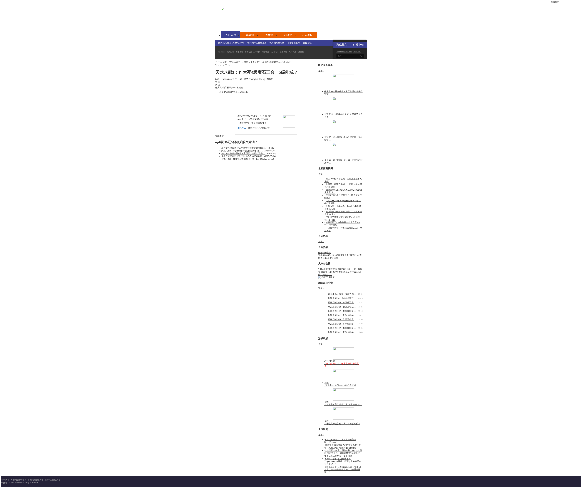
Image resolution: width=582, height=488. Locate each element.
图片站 (269, 35)
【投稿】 (270, 79)
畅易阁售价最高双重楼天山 (345, 272)
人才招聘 (14, 480)
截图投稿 (307, 43)
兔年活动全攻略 (276, 43)
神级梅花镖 (326, 272)
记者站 (288, 35)
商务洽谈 (31, 480)
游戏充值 (348, 51)
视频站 (250, 35)
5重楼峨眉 (332, 269)
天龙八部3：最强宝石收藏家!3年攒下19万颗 (241, 159)
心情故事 (301, 52)
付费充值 (358, 44)
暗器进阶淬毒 (331, 258)
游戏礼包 (341, 44)
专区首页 (230, 35)
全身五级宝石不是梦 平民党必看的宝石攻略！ (242, 156)
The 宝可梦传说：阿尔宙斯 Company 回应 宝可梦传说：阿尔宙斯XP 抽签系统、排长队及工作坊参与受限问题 (343, 453)
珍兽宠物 (265, 52)
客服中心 (48, 480)
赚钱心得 (248, 52)
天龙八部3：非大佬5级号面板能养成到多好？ (242, 151)
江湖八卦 (274, 52)
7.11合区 (322, 269)
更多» (321, 71)
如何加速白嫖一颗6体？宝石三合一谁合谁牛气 (243, 153)
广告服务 (22, 480)
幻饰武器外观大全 (340, 255)
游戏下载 (357, 51)
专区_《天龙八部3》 (231, 62)
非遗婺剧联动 (293, 43)
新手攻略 (239, 52)
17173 (218, 62)
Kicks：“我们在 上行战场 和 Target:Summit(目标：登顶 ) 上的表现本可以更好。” (342, 461)
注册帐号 (340, 51)
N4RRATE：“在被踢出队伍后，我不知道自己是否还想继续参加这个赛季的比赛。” (342, 469)
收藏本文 (219, 136)
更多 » (321, 435)
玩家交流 (230, 52)
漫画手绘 (283, 52)
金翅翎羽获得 (324, 253)
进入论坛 (307, 35)
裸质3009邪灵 (344, 269)
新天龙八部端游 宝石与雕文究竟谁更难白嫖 (241, 148)
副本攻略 (257, 52)
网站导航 (56, 480)
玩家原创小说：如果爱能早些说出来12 (346, 311)
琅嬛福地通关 (324, 255)
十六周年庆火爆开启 (256, 43)
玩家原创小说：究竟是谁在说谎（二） (346, 302)
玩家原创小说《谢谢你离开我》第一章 (346, 298)
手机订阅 (555, 2)
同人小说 (292, 52)
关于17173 (5, 480)
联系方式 (39, 480)
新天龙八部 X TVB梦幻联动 (231, 43)
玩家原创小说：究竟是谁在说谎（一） (346, 307)
